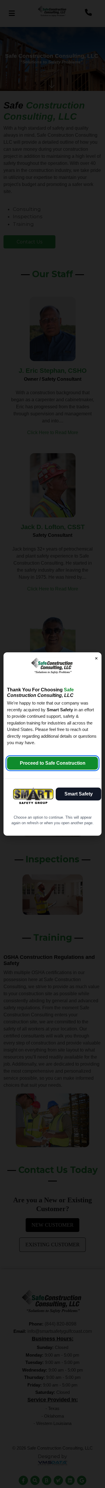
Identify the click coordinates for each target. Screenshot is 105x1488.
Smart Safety (78, 793)
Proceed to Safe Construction (52, 763)
